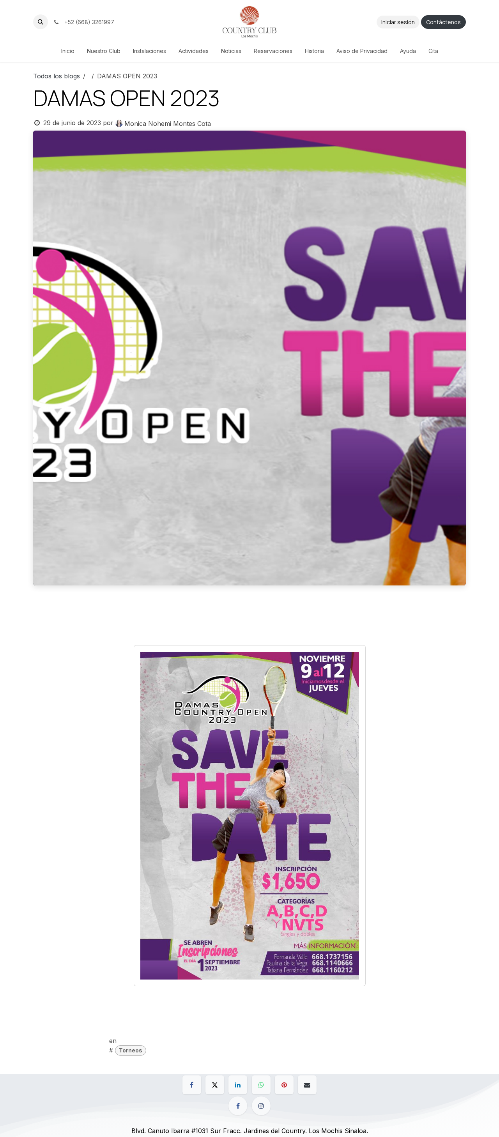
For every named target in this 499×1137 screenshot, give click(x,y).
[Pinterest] (284, 1084)
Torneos (130, 1050)
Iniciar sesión (398, 22)
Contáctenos (443, 22)
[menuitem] (68, 51)
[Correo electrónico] (307, 1084)
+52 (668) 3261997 (87, 22)
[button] (40, 21)
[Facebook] (191, 1084)
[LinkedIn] (237, 1084)
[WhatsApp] (261, 1084)
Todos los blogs (56, 76)
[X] (214, 1084)
